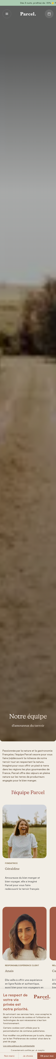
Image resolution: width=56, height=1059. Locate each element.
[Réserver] (49, 13)
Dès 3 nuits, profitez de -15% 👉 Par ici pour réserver (33, 3)
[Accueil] (28, 14)
